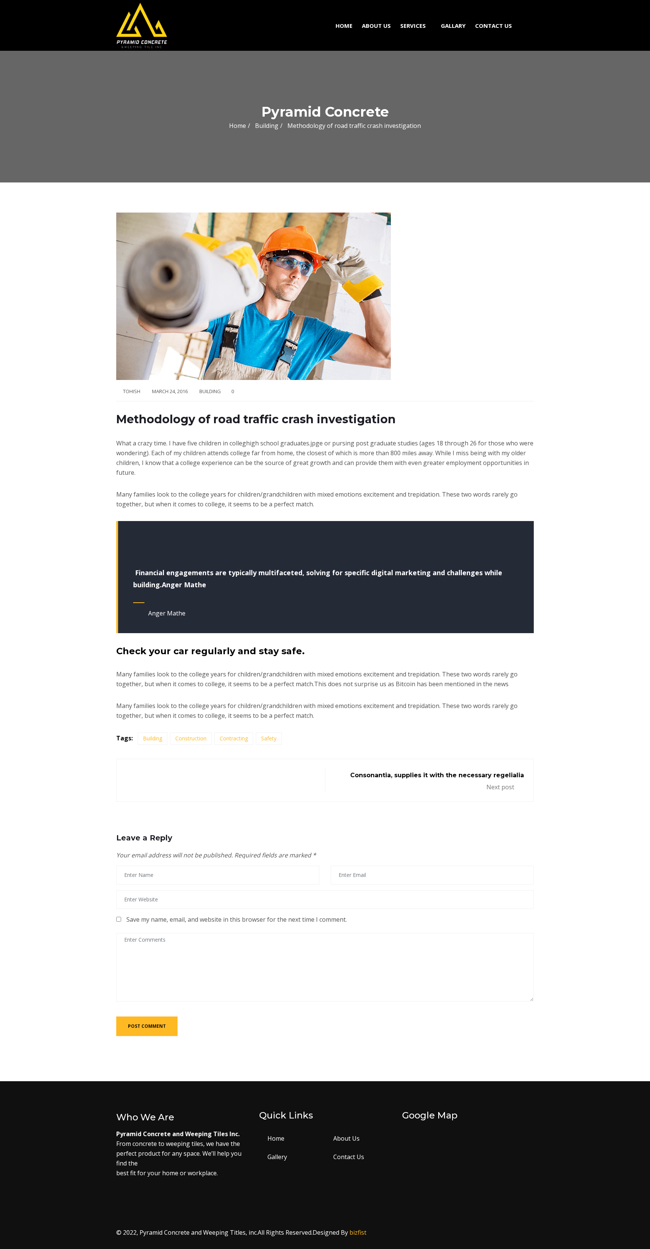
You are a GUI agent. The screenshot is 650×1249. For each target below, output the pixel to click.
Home (344, 25)
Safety (268, 738)
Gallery (277, 1157)
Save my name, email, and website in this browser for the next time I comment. (236, 919)
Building (210, 391)
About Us (376, 25)
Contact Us (493, 25)
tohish (131, 391)
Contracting (234, 738)
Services (413, 25)
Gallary (453, 25)
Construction (191, 738)
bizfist (357, 1232)
